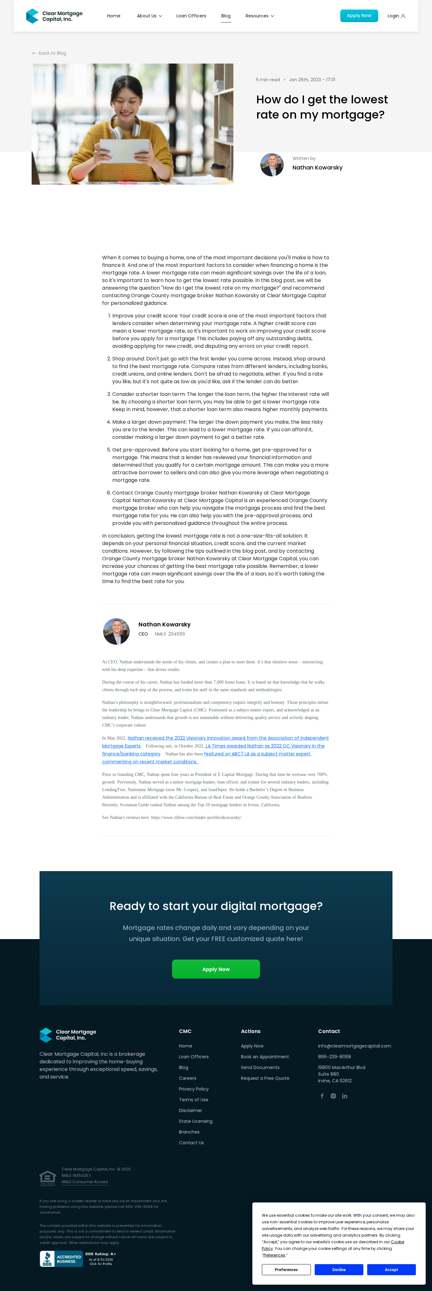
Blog (226, 16)
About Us (147, 16)
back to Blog (52, 53)
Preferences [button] (274, 1255)
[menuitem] (196, 1046)
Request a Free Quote (265, 1078)
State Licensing (196, 1121)
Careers (187, 1078)
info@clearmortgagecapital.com (354, 1046)
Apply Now (359, 15)
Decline (339, 1270)
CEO (162, 634)
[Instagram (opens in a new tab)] (333, 1095)
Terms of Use (193, 1100)
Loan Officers (191, 16)
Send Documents (260, 1067)
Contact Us (191, 1143)
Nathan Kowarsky (318, 167)
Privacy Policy (194, 1089)
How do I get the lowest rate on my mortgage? (322, 107)
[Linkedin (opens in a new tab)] (345, 1095)
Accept (391, 1270)
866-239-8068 (334, 1057)
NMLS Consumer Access (85, 1181)
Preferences (286, 1270)
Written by (304, 158)
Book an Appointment (265, 1057)
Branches (189, 1132)
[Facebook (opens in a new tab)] (322, 1095)
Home (113, 16)
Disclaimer (190, 1110)
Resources (258, 16)
